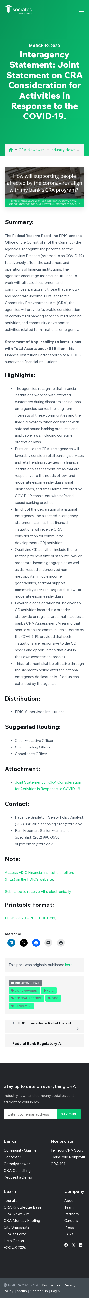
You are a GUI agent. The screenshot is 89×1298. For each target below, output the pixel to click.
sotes (12, 1200)
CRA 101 (58, 1163)
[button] (81, 10)
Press (69, 1227)
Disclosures (51, 1285)
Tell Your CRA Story (67, 1150)
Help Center (14, 1240)
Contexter (12, 1157)
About (69, 1200)
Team (69, 1207)
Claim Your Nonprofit (68, 1157)
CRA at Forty (15, 1234)
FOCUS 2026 (15, 1247)
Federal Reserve (28, 998)
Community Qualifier (21, 1150)
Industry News (62, 149)
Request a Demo (18, 1177)
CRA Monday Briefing (22, 1220)
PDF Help (47, 918)
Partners (71, 1214)
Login (55, 1291)
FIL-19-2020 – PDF (21, 918)
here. (69, 964)
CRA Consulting (17, 1170)
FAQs (69, 1234)
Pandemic (23, 1006)
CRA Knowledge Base (23, 1207)
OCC (54, 998)
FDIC (50, 990)
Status (22, 1291)
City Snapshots (17, 1227)
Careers (71, 1220)
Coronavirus (26, 990)
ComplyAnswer (17, 1163)
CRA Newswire (32, 149)
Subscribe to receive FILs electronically (38, 891)
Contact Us (39, 1291)
